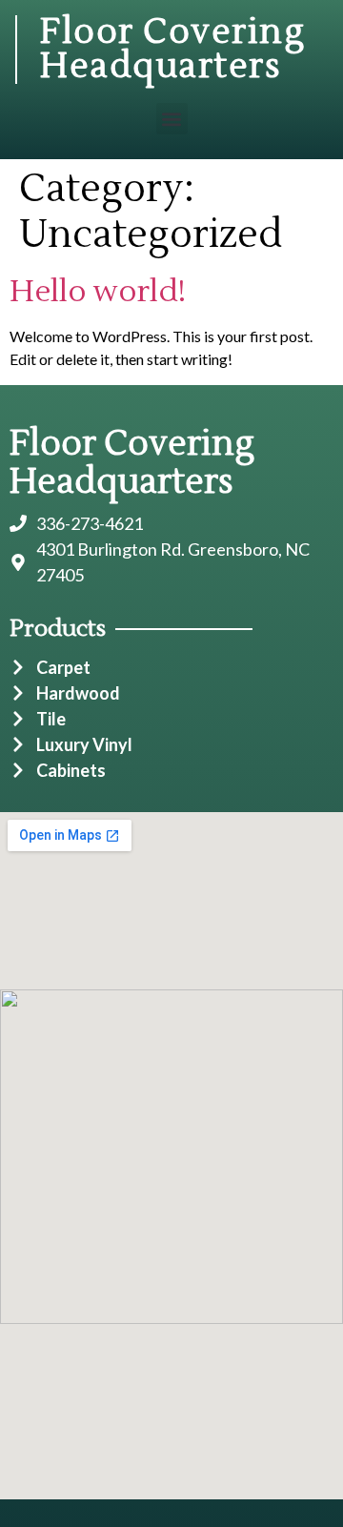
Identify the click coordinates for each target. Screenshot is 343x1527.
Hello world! (98, 291)
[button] (172, 118)
